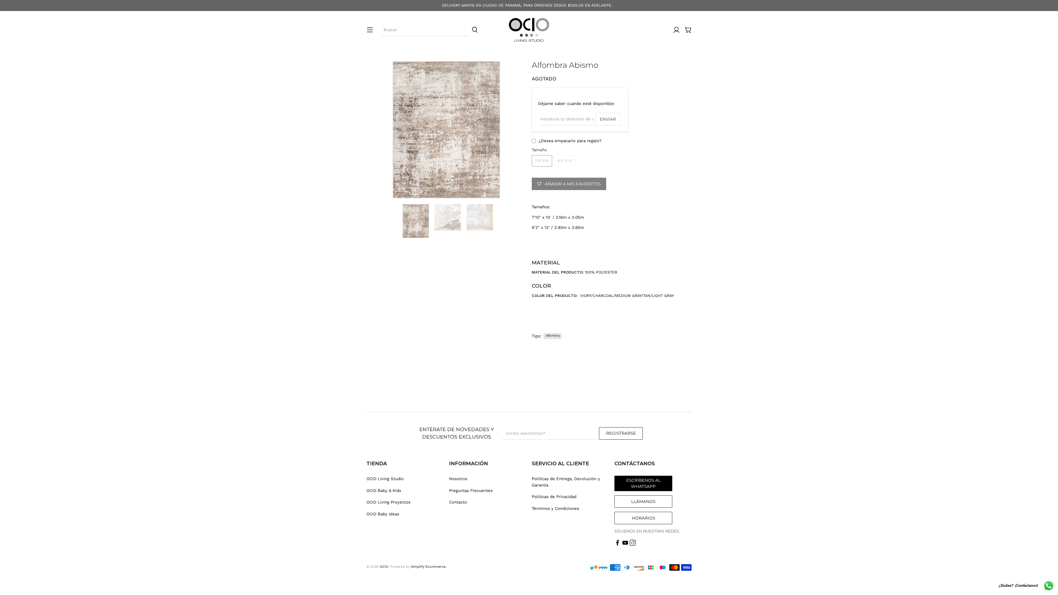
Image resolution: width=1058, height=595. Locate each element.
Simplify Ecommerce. (428, 566)
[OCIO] (529, 29)
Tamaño (539, 149)
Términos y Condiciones (555, 508)
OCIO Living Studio (385, 478)
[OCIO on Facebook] (617, 544)
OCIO (384, 566)
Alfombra (553, 335)
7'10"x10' (542, 161)
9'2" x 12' (565, 161)
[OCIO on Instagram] (633, 544)
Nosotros (458, 478)
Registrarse (621, 433)
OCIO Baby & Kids (383, 490)
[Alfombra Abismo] (446, 130)
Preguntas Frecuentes (471, 490)
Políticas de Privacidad (554, 496)
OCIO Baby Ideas (382, 514)
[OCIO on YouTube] (625, 544)
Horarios (643, 518)
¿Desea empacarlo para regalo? (570, 140)
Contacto (458, 502)
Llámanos (643, 501)
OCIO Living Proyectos (388, 502)
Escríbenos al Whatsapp (643, 483)
